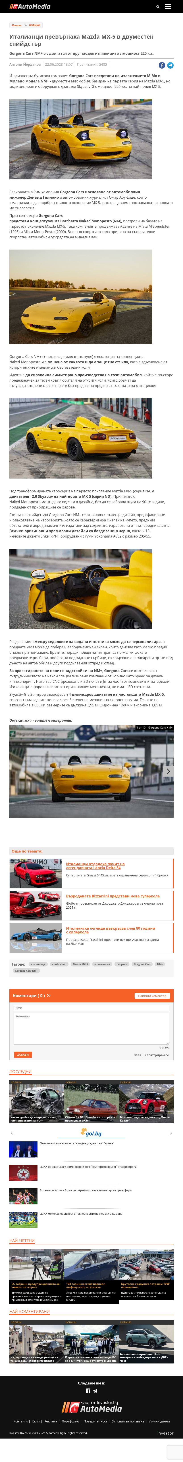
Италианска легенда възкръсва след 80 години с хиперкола (110, 930)
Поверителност (95, 1421)
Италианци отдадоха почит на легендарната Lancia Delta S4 (95, 865)
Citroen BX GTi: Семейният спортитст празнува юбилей (91, 1118)
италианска (102, 964)
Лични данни (159, 1421)
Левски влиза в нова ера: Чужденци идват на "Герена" (77, 1143)
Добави (23, 1055)
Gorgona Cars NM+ (26, 970)
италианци (38, 964)
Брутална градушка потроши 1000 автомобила (145, 1285)
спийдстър (59, 964)
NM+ (160, 964)
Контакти (20, 1421)
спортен (122, 964)
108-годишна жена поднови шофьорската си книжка (85, 1285)
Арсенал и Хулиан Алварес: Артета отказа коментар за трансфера (86, 1190)
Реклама (50, 1421)
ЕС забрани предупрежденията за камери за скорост (36, 1285)
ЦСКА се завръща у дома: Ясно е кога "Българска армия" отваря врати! (88, 1166)
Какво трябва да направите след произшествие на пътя (33, 1118)
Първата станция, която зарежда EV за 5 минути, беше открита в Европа (90, 1359)
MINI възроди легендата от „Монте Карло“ (145, 1118)
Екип (36, 1421)
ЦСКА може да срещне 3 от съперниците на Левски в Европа (81, 1213)
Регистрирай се (157, 1055)
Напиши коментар (152, 996)
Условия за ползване (128, 1421)
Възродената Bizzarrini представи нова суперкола (113, 896)
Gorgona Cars (142, 964)
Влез (137, 1055)
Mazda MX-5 (80, 964)
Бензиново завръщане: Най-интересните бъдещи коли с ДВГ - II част (145, 1357)
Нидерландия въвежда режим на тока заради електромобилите (34, 1359)
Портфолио (70, 1421)
